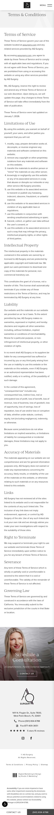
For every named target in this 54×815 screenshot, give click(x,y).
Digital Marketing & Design (29, 775)
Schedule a (27, 657)
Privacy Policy (32, 764)
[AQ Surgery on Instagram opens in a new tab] (23, 738)
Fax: (29, 726)
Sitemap (44, 764)
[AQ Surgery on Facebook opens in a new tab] (31, 738)
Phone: (29, 721)
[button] (5, 804)
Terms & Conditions (14, 764)
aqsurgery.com (29, 44)
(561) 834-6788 (22, 802)
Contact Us (27, 673)
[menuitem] (23, 738)
